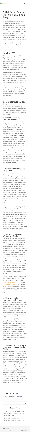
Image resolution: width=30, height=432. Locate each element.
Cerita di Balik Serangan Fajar (11, 418)
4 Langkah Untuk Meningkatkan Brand (14, 411)
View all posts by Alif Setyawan (13, 397)
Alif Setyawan (16, 430)
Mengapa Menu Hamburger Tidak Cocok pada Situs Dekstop (14, 414)
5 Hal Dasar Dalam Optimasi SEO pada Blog (15, 420)
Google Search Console (9, 282)
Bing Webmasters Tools (9, 284)
